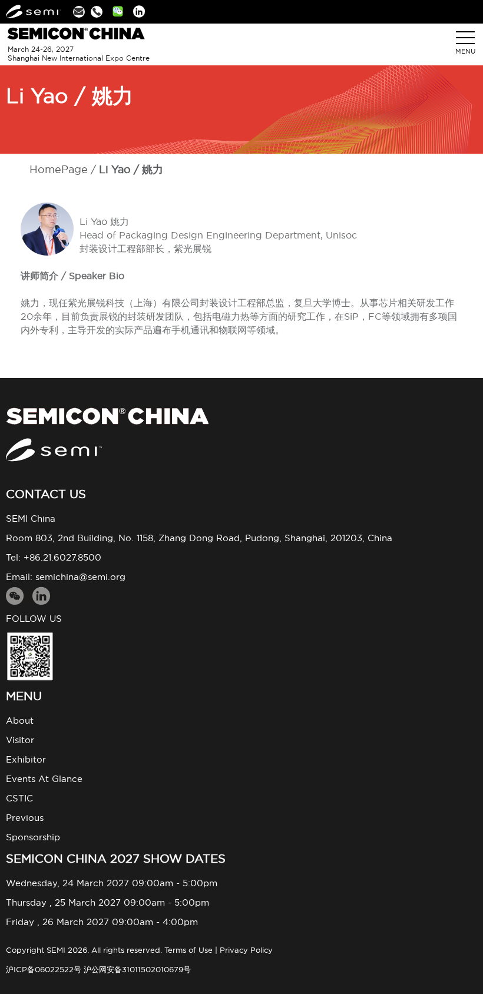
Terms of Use (188, 950)
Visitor (20, 740)
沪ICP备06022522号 (43, 969)
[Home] (241, 416)
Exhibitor (26, 759)
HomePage (58, 169)
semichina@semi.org (80, 577)
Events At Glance (44, 779)
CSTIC (19, 798)
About (20, 720)
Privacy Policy (246, 950)
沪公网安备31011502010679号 (137, 969)
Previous (25, 818)
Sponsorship (33, 837)
